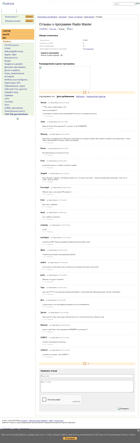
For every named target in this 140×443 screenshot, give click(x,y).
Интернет (9, 76)
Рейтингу (80, 96)
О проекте (24, 421)
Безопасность (11, 57)
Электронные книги (15, 111)
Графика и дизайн (14, 63)
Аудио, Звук (11, 54)
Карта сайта (89, 4)
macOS (6, 34)
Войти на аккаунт (59, 4)
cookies (31, 434)
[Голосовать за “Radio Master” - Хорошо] (55, 59)
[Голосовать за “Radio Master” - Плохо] (47, 59)
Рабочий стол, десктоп (16, 89)
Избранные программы (12, 21)
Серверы (9, 95)
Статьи (23, 11)
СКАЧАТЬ (43, 29)
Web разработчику (14, 51)
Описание (52, 29)
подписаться (89, 49)
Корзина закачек (10, 16)
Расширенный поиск (121, 6)
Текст (7, 104)
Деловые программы (15, 67)
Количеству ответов (96, 96)
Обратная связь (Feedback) (38, 421)
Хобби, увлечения (14, 107)
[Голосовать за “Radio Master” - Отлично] (59, 59)
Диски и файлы (12, 70)
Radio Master (82, 24)
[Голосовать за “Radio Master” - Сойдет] (51, 59)
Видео (8, 60)
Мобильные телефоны (16, 79)
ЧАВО (51, 421)
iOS (4, 37)
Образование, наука (15, 85)
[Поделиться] (70, 29)
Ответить (50, 116)
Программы (9, 11)
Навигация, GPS (12, 82)
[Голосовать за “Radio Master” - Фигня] (43, 59)
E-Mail (7, 48)
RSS (97, 4)
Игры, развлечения (14, 73)
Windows (7, 41)
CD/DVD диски (12, 45)
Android (7, 30)
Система (9, 101)
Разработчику (11, 92)
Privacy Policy (59, 421)
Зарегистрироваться (74, 4)
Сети (7, 98)
